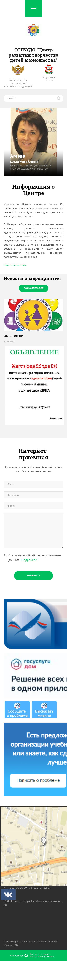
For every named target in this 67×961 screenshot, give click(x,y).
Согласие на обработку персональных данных (34, 558)
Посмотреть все (33, 288)
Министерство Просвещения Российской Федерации (18, 83)
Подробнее (29, 560)
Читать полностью (15, 264)
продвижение (47, 956)
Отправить (33, 575)
